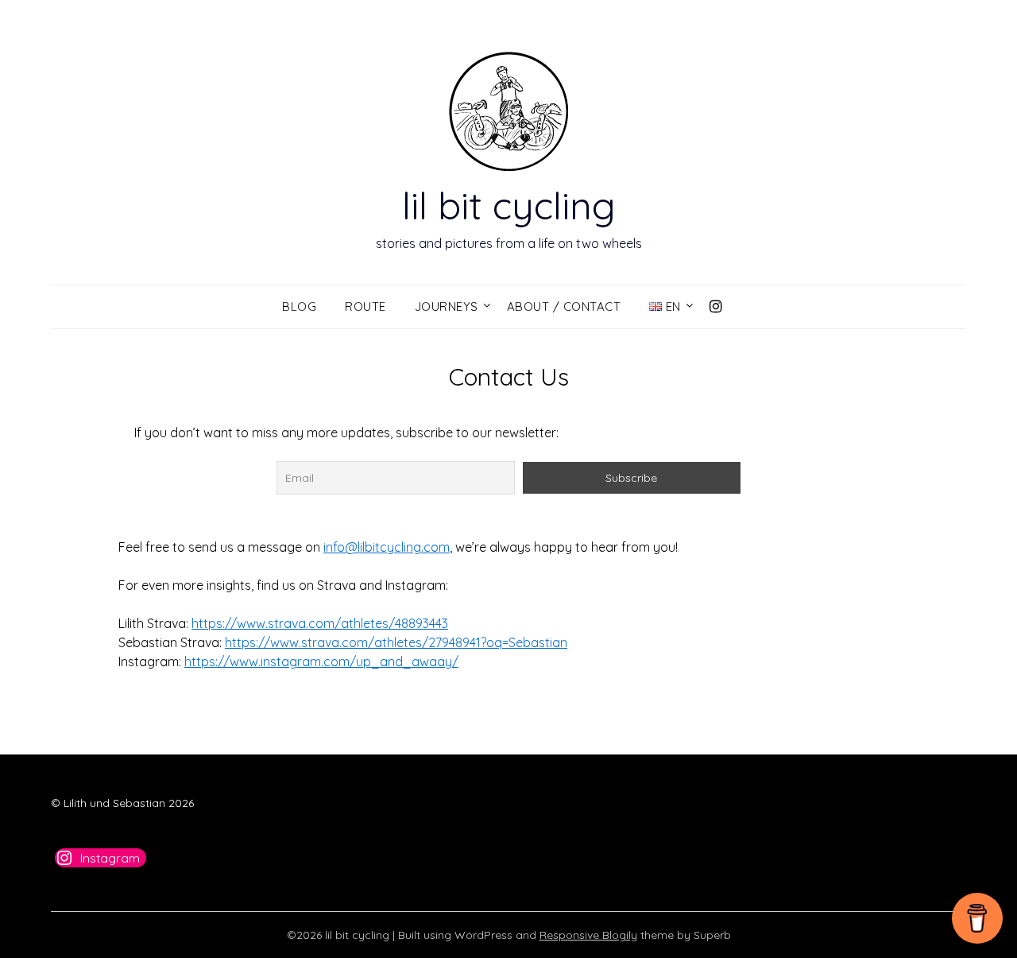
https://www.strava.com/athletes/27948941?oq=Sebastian (396, 642)
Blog (299, 306)
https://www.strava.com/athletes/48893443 (319, 623)
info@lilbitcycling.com (386, 547)
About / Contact (564, 306)
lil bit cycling (509, 205)
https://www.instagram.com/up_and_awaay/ (321, 661)
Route (365, 306)
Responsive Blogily (588, 935)
